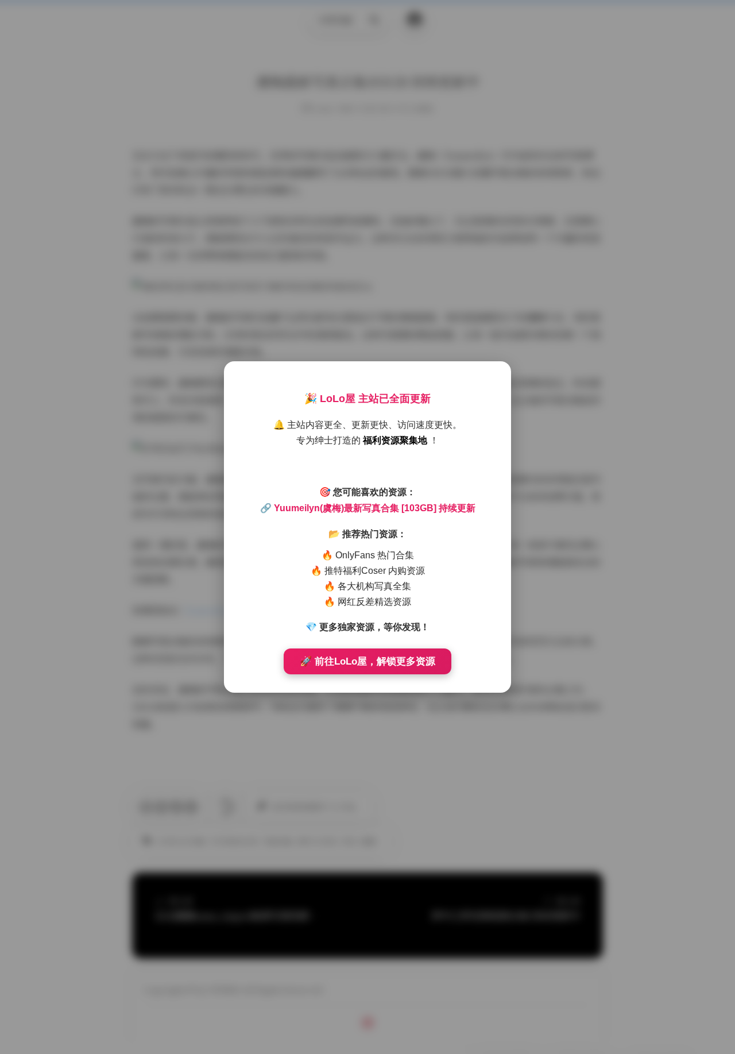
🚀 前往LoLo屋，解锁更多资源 (367, 661)
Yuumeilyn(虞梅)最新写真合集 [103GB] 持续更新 (374, 508)
